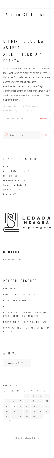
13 (14, 406)
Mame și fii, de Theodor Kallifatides (25, 322)
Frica (6, 306)
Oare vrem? (10, 288)
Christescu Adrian (33, 106)
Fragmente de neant (13, 180)
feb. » (11, 421)
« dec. (5, 421)
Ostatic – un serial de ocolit (21, 294)
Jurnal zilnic (26, 111)
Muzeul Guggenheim (15, 300)
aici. (21, 259)
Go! (46, 135)
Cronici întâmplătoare (14, 171)
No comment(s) (10, 111)
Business (7, 166)
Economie (7, 175)
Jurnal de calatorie (12, 184)
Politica (7, 194)
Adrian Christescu (27, 14)
